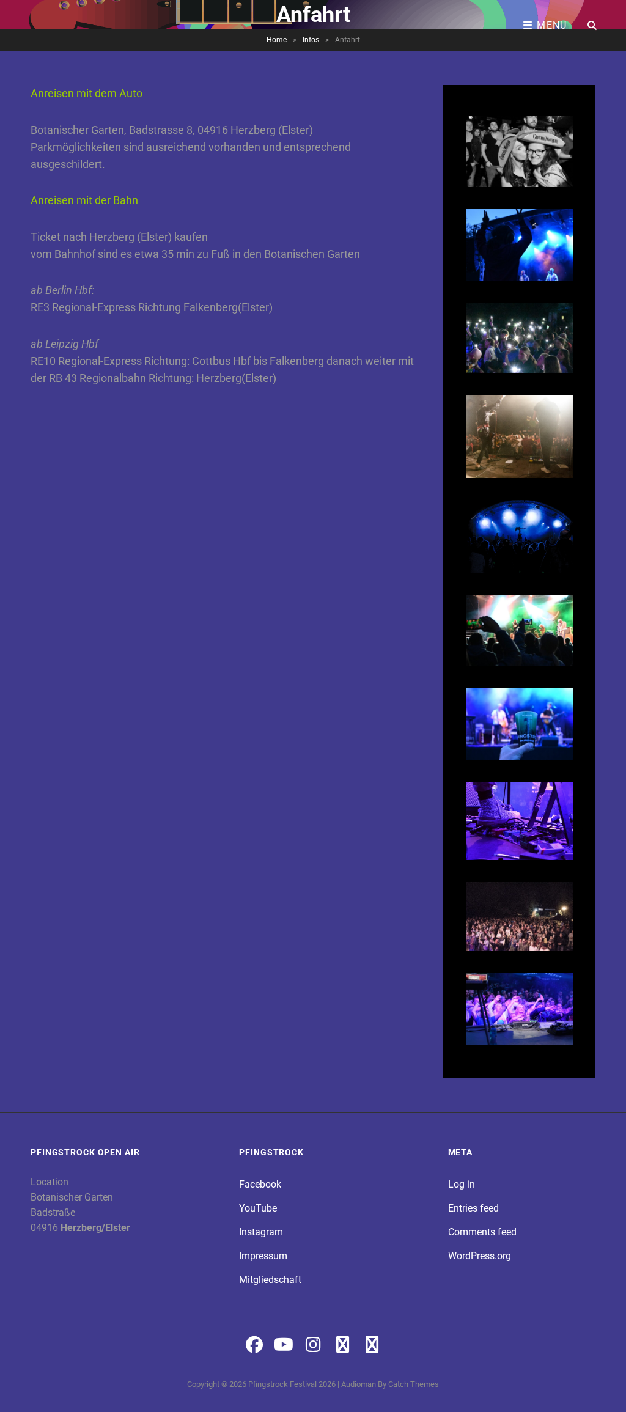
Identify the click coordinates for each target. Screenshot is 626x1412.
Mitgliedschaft (270, 1279)
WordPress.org (479, 1256)
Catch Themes (413, 1384)
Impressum (263, 1256)
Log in (461, 1184)
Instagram (261, 1232)
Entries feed (473, 1208)
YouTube (258, 1208)
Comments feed (482, 1232)
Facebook (260, 1184)
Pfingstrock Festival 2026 (292, 1384)
